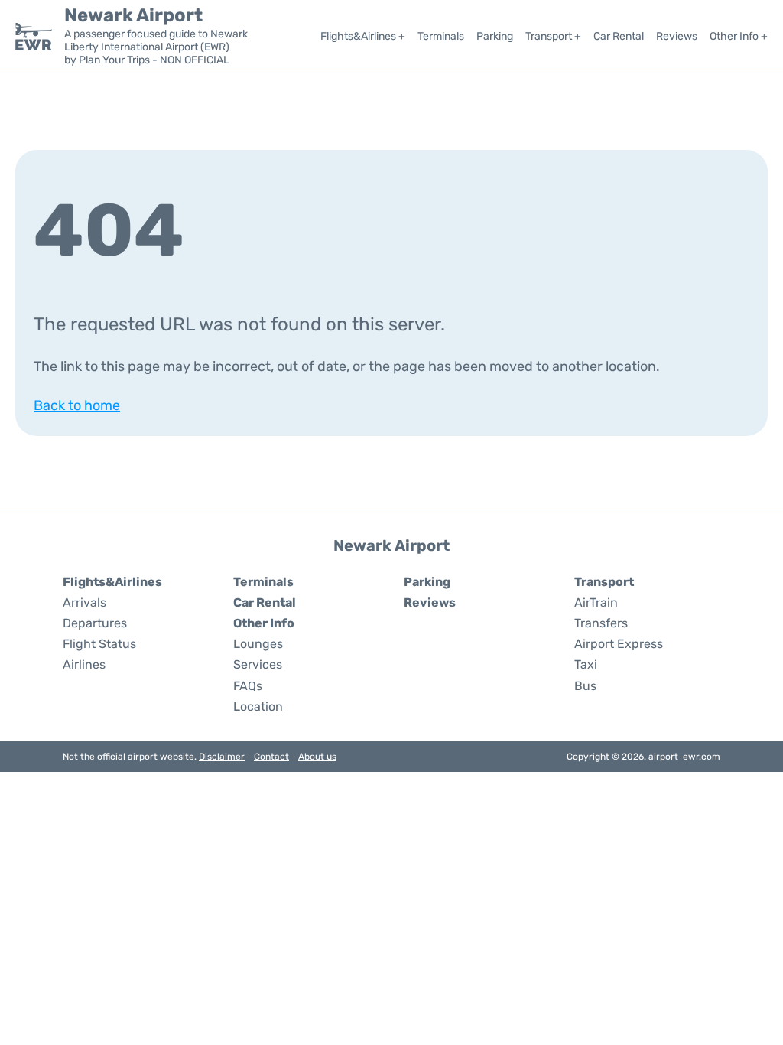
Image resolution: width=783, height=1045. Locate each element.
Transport (604, 582)
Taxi (585, 664)
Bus (585, 686)
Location (258, 706)
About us (317, 756)
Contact (271, 756)
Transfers (601, 623)
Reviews (676, 36)
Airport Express (618, 643)
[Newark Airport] (33, 36)
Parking (494, 36)
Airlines (84, 664)
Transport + (553, 36)
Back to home (77, 405)
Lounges (258, 643)
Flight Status (99, 643)
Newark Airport (133, 15)
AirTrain (596, 602)
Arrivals (84, 602)
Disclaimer (222, 756)
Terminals (440, 36)
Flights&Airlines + (362, 36)
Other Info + (739, 36)
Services (257, 664)
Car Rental (618, 36)
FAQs (247, 686)
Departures (95, 623)
